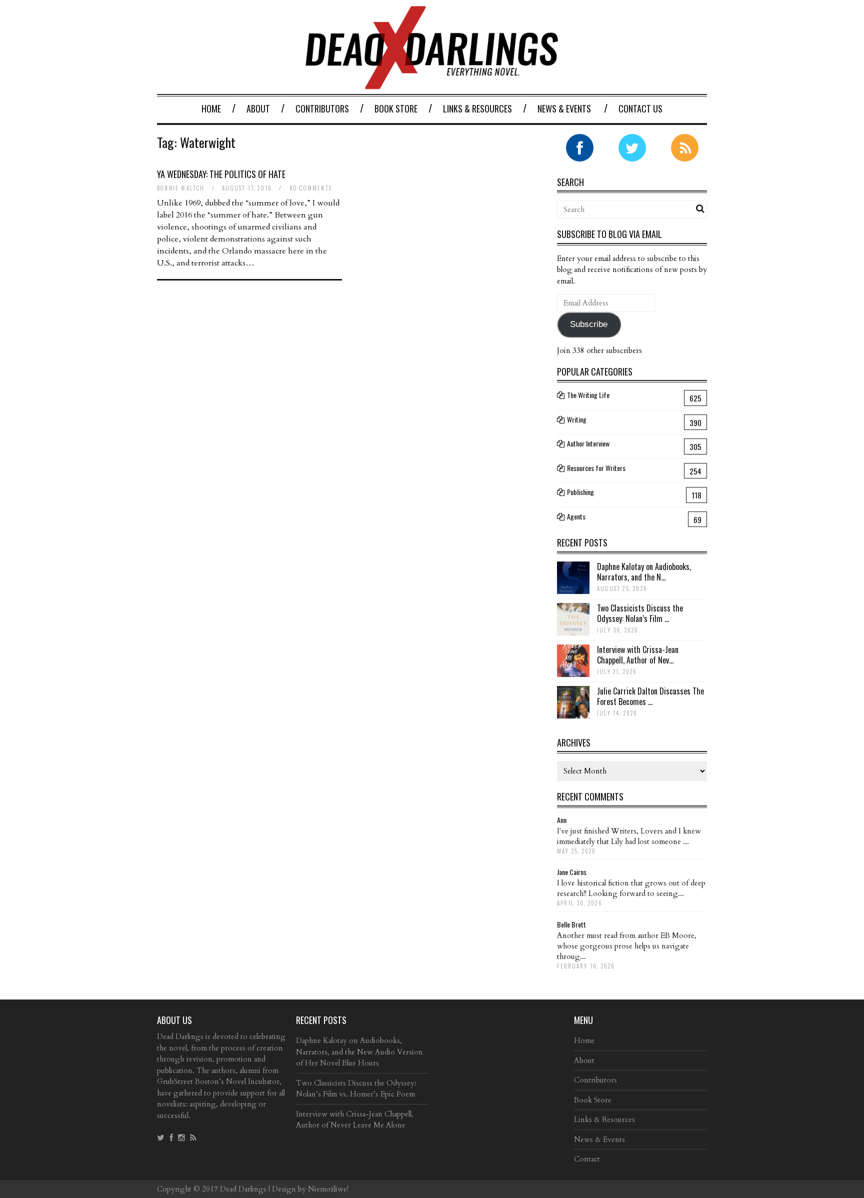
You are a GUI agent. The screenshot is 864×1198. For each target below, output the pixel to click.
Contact (587, 1159)
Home (211, 108)
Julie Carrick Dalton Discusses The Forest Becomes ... (650, 696)
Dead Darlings (243, 1189)
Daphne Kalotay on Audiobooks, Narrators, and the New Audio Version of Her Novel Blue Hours (359, 1052)
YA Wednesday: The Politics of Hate (221, 174)
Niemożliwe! (328, 1189)
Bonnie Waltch (181, 188)
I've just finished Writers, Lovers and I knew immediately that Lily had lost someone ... (629, 836)
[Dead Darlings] (432, 84)
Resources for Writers (596, 467)
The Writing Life (588, 395)
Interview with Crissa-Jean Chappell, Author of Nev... (637, 655)
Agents (576, 516)
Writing (576, 419)
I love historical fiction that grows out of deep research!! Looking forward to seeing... (631, 888)
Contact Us (640, 108)
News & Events (564, 108)
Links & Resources (477, 108)
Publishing (580, 491)
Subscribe (589, 324)
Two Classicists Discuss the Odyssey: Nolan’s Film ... (640, 613)
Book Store (396, 108)
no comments (311, 188)
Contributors (322, 108)
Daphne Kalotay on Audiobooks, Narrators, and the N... (644, 571)
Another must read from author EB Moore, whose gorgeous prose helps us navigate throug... (626, 946)
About (258, 108)
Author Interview (588, 443)
